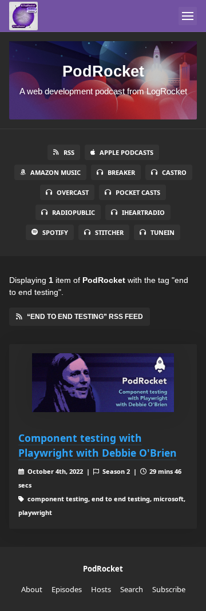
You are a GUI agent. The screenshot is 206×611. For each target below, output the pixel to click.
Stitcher (109, 232)
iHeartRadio (143, 212)
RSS (69, 152)
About (31, 589)
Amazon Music (55, 172)
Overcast (73, 192)
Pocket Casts (138, 192)
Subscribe (168, 589)
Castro (174, 172)
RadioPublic (73, 212)
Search (131, 589)
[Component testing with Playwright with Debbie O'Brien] (103, 382)
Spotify (55, 232)
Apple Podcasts (126, 152)
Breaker (121, 172)
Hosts (101, 589)
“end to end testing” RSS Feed (85, 317)
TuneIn (162, 232)
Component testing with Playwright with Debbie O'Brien (97, 445)
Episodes (67, 589)
